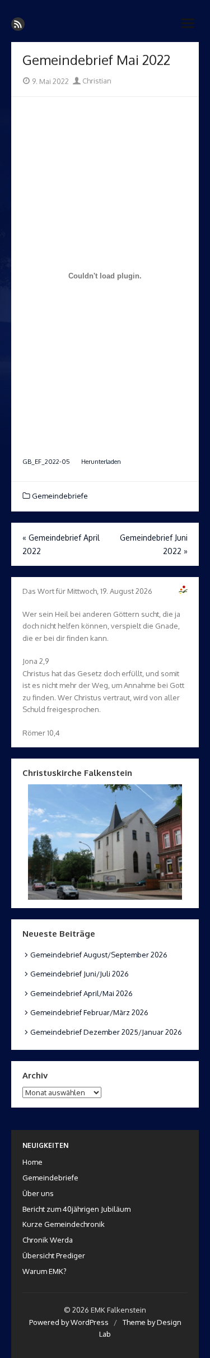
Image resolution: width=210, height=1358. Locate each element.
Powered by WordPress (69, 1322)
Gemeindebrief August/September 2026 (98, 954)
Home (32, 1161)
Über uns (38, 1193)
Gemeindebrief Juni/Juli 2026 (79, 973)
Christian (96, 80)
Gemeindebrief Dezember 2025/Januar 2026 (106, 1031)
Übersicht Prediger (53, 1255)
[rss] (18, 24)
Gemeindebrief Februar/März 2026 (89, 1012)
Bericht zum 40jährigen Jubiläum (76, 1208)
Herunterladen (101, 461)
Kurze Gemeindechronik (63, 1224)
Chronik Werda (47, 1239)
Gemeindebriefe (60, 495)
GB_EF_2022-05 (46, 461)
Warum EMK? (44, 1271)
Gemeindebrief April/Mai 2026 (81, 993)
